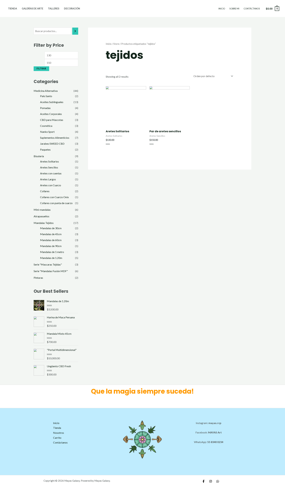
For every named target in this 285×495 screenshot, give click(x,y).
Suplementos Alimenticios (54, 137)
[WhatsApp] (217, 481)
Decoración (72, 8)
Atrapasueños (41, 216)
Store (116, 43)
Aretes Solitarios (49, 161)
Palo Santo (46, 96)
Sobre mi (234, 8)
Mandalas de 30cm (51, 228)
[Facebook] (203, 481)
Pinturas (38, 277)
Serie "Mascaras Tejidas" (48, 264)
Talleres (53, 8)
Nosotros (58, 432)
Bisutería (39, 156)
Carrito (57, 437)
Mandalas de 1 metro (52, 251)
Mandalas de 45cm (51, 234)
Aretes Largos (48, 179)
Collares (44, 191)
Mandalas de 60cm (51, 240)
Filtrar (41, 68)
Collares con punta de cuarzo (56, 203)
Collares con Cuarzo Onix (54, 197)
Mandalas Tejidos (44, 222)
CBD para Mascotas (51, 119)
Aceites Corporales (51, 113)
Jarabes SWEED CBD (52, 143)
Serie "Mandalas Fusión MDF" (51, 271)
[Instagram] (210, 481)
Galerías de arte (32, 8)
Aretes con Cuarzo (50, 185)
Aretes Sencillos (49, 167)
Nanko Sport (47, 131)
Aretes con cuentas (51, 173)
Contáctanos (252, 8)
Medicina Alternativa (46, 90)
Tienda (12, 8)
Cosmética (46, 125)
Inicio (221, 8)
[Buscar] (75, 31)
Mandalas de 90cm (51, 246)
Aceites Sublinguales (51, 102)
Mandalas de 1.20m (51, 257)
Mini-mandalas (42, 209)
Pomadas (45, 107)
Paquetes (45, 149)
